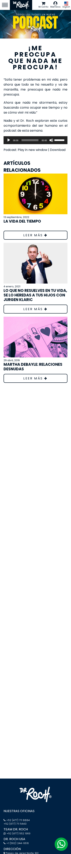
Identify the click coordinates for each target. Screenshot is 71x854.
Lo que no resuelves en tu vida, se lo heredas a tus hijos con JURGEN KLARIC (35, 295)
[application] (35, 140)
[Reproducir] (9, 140)
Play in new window (32, 150)
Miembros (55, 7)
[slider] (59, 139)
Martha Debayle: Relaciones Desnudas (33, 367)
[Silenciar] (51, 140)
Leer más (33, 235)
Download (57, 150)
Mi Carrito (43, 7)
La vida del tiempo (22, 221)
